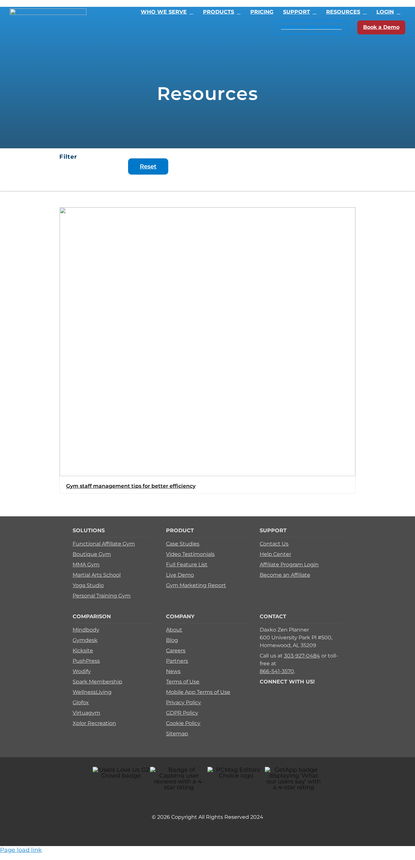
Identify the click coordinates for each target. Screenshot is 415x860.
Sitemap (177, 734)
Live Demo (180, 575)
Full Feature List (187, 564)
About (174, 630)
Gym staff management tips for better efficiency (131, 486)
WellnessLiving (92, 692)
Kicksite (83, 650)
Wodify (82, 671)
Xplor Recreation (94, 723)
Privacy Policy (183, 702)
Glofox (81, 702)
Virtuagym (86, 713)
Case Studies (182, 544)
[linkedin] (303, 691)
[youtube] (293, 691)
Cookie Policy (183, 723)
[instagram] (282, 691)
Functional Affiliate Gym (104, 544)
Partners (177, 661)
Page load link (21, 850)
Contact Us (274, 544)
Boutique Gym (92, 554)
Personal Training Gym (102, 596)
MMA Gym (86, 564)
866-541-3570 (277, 671)
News (173, 671)
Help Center (275, 554)
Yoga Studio (88, 585)
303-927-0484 (302, 656)
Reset (148, 166)
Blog (172, 640)
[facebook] (262, 691)
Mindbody (86, 630)
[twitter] (272, 691)
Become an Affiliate (285, 575)
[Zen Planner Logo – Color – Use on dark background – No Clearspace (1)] (48, 11)
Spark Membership (97, 682)
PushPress (86, 661)
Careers (175, 650)
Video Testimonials (190, 554)
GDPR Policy (182, 713)
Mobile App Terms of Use (198, 692)
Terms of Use (182, 682)
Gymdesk (85, 640)
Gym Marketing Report (196, 585)
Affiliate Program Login (289, 564)
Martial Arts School (97, 575)
